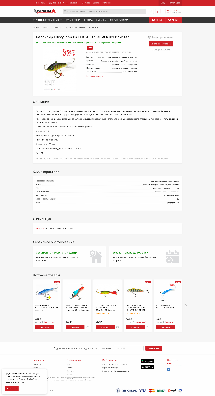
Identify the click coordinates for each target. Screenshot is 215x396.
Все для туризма (118, 20)
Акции (175, 20)
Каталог (70, 364)
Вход (163, 3)
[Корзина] (167, 11)
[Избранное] (151, 11)
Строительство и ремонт (47, 20)
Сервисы (96, 3)
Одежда (88, 20)
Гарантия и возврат (110, 367)
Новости (36, 367)
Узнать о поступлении (161, 44)
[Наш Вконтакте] (168, 370)
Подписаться (153, 348)
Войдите (40, 228)
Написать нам (172, 361)
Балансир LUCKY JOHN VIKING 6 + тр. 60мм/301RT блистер (106, 307)
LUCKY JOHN (126, 52)
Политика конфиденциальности (115, 371)
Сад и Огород (72, 20)
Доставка (86, 3)
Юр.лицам (73, 3)
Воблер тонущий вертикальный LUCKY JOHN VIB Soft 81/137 (135, 307)
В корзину (45, 327)
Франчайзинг (58, 3)
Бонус (158, 20)
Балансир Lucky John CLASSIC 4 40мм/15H (165, 306)
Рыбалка (101, 20)
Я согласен (12, 388)
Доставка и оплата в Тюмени (114, 364)
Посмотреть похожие (161, 49)
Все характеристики (94, 76)
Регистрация (174, 3)
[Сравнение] (158, 11)
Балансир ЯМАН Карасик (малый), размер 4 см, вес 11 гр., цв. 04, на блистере (77, 307)
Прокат (70, 367)
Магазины (106, 3)
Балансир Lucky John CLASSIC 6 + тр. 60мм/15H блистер (46, 307)
